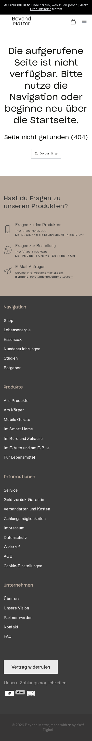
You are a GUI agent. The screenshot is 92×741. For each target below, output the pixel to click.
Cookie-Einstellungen (23, 566)
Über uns (12, 599)
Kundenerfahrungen (22, 349)
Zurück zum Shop (46, 153)
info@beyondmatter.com (45, 272)
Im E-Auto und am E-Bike (27, 448)
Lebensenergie (17, 330)
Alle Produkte (16, 401)
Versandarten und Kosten (27, 509)
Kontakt (11, 627)
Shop (8, 320)
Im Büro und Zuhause (23, 438)
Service (11, 490)
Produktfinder (40, 9)
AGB (8, 556)
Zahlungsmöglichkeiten (25, 519)
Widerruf (12, 547)
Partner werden (18, 618)
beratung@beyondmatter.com (51, 276)
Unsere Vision (16, 608)
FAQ (8, 636)
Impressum (14, 528)
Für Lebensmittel (19, 457)
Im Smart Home (18, 429)
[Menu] (84, 21)
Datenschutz (15, 537)
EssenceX (13, 339)
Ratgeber (12, 368)
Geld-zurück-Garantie (24, 500)
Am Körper (14, 410)
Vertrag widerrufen (31, 667)
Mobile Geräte (17, 419)
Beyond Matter (37, 724)
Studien (11, 358)
